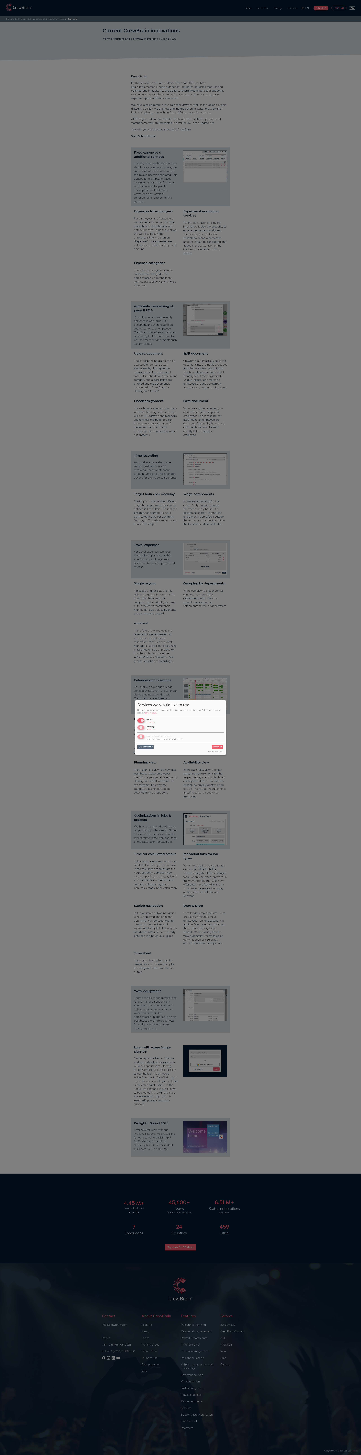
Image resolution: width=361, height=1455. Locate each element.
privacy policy (151, 713)
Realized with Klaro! (215, 752)
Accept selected (145, 747)
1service (150, 722)
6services (151, 729)
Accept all (217, 747)
